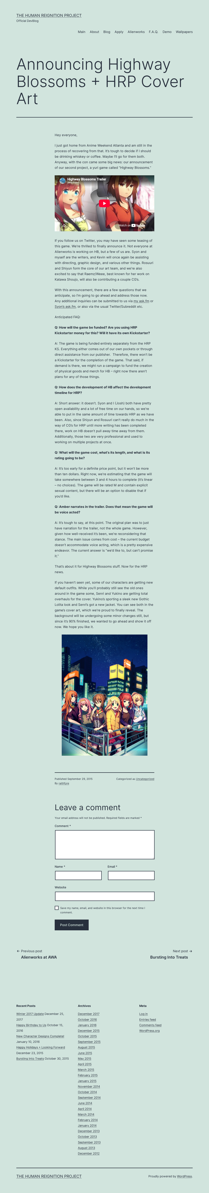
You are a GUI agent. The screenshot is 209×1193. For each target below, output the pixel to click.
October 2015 (87, 1036)
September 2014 (89, 1097)
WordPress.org (149, 1030)
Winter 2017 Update (30, 1014)
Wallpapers (184, 32)
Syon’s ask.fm (65, 307)
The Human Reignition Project (49, 15)
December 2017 (88, 1014)
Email (112, 866)
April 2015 (85, 1064)
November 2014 (89, 1086)
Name (60, 866)
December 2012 (89, 1153)
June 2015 (85, 1053)
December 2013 (89, 1131)
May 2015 (84, 1058)
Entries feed (147, 1019)
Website (60, 887)
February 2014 (88, 1120)
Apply (119, 32)
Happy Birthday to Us (31, 1025)
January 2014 (87, 1125)
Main (81, 32)
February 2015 (88, 1075)
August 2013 (86, 1148)
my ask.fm (141, 301)
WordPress (184, 1176)
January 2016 (87, 1025)
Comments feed (150, 1025)
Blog (106, 32)
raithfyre (64, 783)
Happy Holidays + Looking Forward (40, 1047)
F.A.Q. (153, 32)
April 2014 (85, 1109)
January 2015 (87, 1081)
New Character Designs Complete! (40, 1036)
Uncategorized (145, 778)
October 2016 (87, 1019)
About (94, 32)
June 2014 (85, 1103)
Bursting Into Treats (30, 1058)
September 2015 (89, 1041)
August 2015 (86, 1047)
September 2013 (89, 1142)
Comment (63, 826)
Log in (143, 1014)
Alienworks (136, 32)
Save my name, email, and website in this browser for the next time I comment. (102, 910)
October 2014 (87, 1092)
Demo (167, 32)
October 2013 (87, 1136)
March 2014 (86, 1114)
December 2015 (89, 1030)
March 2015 (86, 1069)
